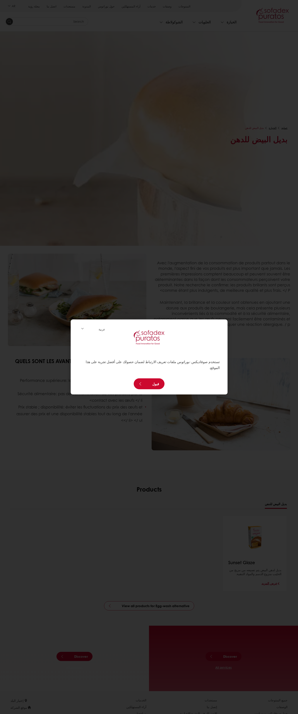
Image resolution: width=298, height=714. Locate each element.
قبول (155, 383)
